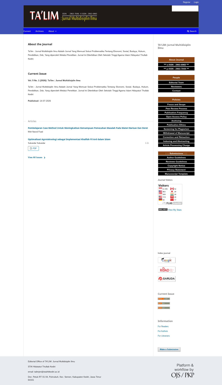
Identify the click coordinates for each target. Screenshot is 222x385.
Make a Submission (169, 349)
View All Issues (35, 157)
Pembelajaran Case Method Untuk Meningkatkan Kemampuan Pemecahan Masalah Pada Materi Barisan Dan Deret (88, 128)
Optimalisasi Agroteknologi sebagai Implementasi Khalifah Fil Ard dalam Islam (69, 139)
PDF (34, 148)
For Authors (163, 331)
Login (196, 2)
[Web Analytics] (162, 210)
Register (186, 2)
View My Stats (175, 210)
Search (192, 31)
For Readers (163, 326)
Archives (39, 31)
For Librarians (164, 336)
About (51, 31)
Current (27, 31)
